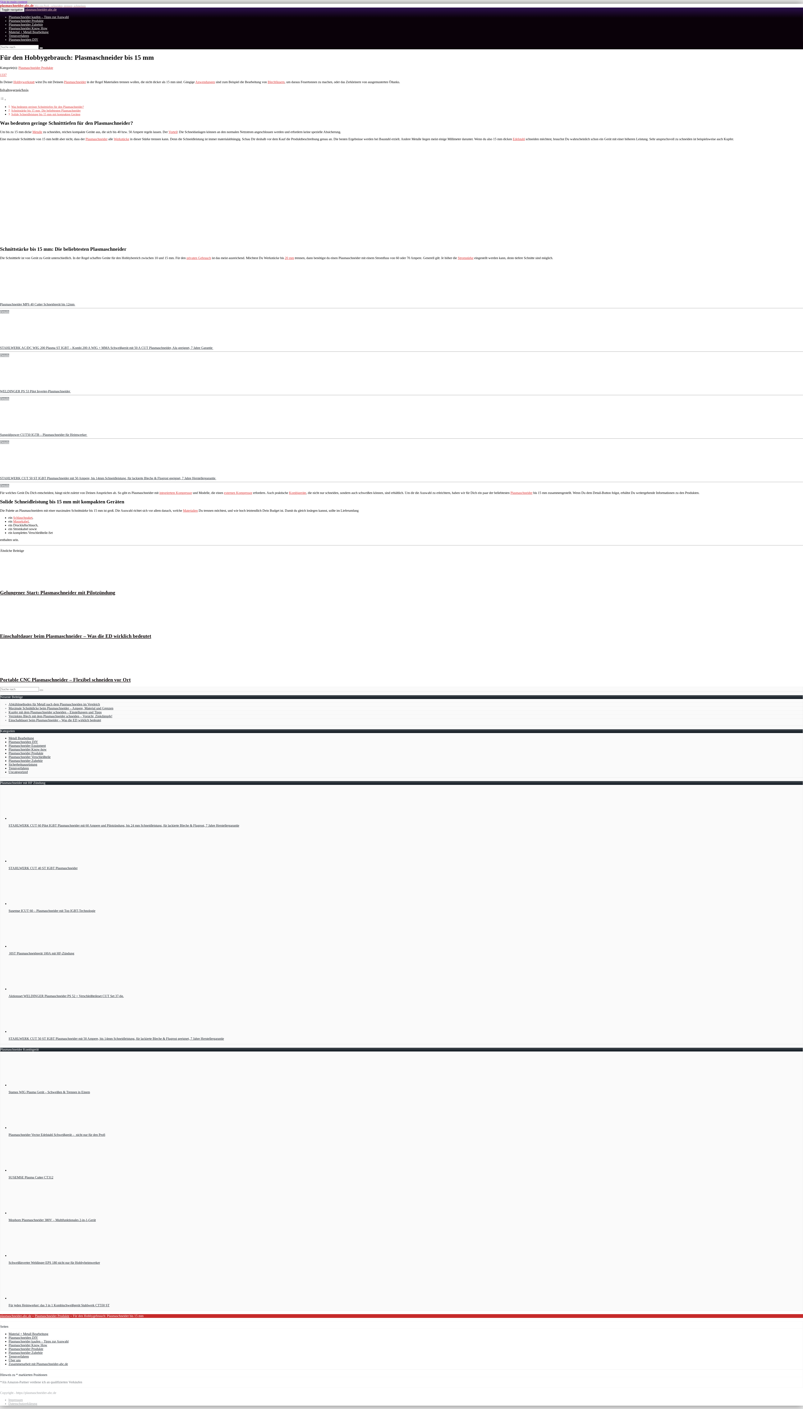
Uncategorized (18, 772)
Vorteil (173, 132)
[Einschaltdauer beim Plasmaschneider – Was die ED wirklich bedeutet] (27, 627)
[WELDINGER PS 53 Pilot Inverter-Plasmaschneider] (31, 387)
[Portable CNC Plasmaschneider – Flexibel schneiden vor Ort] (27, 671)
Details (4, 312)
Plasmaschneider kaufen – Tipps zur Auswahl (39, 17)
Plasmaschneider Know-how (28, 749)
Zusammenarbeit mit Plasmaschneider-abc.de (38, 1364)
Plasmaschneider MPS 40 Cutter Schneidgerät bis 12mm (37, 304)
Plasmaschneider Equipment (27, 745)
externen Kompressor (238, 493)
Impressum (15, 1400)
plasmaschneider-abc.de (41, 9)
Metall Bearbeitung (21, 738)
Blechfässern (276, 82)
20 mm (289, 258)
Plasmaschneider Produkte (26, 21)
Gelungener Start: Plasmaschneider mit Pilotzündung (57, 592)
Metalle (37, 132)
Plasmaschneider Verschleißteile (30, 757)
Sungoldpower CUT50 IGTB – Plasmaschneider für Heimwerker (43, 435)
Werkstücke (121, 139)
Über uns (15, 1360)
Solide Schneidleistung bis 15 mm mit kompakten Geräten (45, 114)
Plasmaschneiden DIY (23, 39)
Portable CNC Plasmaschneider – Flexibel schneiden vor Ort (65, 679)
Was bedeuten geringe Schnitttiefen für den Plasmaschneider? (47, 106)
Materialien (190, 510)
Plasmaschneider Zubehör (26, 24)
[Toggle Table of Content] (3, 99)
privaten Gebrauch (199, 258)
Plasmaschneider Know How (28, 28)
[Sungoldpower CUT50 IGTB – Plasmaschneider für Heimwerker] (31, 431)
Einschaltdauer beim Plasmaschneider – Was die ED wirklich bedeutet (75, 636)
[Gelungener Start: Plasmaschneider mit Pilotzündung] (27, 583)
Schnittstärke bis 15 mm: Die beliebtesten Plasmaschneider (46, 110)
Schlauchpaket (22, 517)
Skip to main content (13, 2)
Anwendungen (205, 82)
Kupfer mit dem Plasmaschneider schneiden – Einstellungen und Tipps (55, 712)
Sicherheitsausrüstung (23, 764)
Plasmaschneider (75, 82)
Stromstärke (465, 258)
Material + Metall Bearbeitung (29, 32)
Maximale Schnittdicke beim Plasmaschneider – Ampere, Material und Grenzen (61, 708)
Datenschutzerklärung (22, 1403)
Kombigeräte (297, 493)
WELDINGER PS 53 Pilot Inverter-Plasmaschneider (35, 391)
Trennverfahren (19, 36)
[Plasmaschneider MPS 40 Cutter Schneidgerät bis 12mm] (31, 300)
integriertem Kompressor (175, 493)
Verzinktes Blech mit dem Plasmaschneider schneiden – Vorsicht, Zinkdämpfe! (60, 716)
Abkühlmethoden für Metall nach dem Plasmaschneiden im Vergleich (54, 704)
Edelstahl (519, 139)
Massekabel (21, 521)
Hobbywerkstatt (24, 82)
